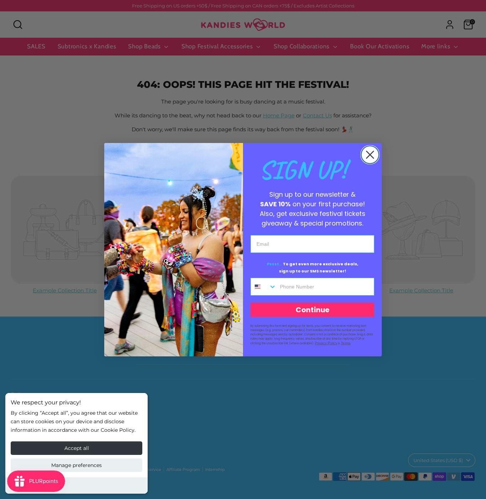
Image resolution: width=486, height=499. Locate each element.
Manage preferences (76, 465)
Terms (345, 343)
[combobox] (263, 286)
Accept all (76, 448)
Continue (312, 310)
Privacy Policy (326, 343)
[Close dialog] (370, 155)
